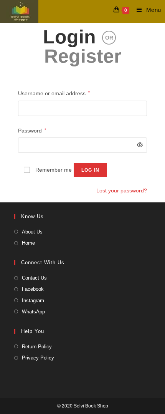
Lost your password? (121, 190)
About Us (32, 232)
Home (28, 243)
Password (32, 130)
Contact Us (34, 278)
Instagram (33, 300)
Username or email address (54, 92)
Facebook (33, 289)
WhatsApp (33, 312)
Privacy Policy (38, 358)
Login (69, 37)
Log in (90, 170)
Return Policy (37, 346)
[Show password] (139, 145)
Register (82, 56)
